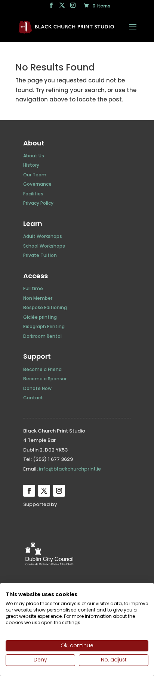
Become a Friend (42, 369)
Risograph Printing (44, 326)
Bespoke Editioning (45, 307)
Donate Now (37, 388)
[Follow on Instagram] (59, 491)
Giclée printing (40, 317)
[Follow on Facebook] (29, 491)
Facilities (33, 194)
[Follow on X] (44, 491)
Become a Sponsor (45, 378)
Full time (33, 288)
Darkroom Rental (42, 336)
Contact (33, 397)
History (31, 165)
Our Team (34, 175)
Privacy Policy (38, 203)
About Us (33, 156)
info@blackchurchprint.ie (70, 468)
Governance (37, 184)
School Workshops (44, 246)
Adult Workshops (42, 236)
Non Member (37, 298)
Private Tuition (40, 255)
